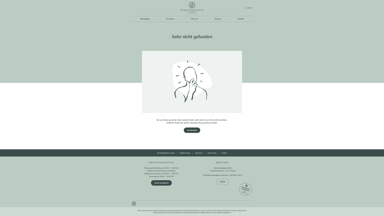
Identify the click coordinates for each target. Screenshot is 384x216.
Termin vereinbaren (161, 183)
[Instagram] (134, 203)
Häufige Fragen (185, 153)
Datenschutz (212, 153)
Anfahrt (222, 182)
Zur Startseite (192, 130)
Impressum (199, 153)
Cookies (224, 153)
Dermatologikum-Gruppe (166, 153)
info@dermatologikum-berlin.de (215, 175)
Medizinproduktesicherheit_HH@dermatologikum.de (215, 212)
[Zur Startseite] (192, 8)
